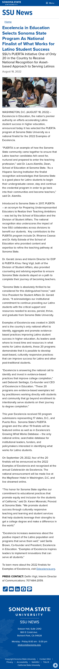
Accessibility (22, 662)
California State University (29, 665)
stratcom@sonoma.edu (29, 645)
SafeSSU (36, 662)
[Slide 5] (40, 103)
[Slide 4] (35, 103)
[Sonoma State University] (11, 3)
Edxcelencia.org (45, 569)
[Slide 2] (24, 103)
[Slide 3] (29, 103)
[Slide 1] (18, 103)
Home (8, 22)
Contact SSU (45, 659)
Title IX (46, 662)
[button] (55, 665)
